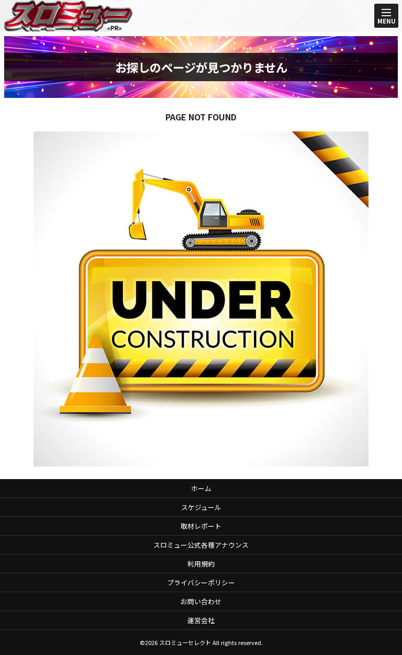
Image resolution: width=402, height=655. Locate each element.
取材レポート (201, 526)
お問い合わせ (201, 601)
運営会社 (201, 620)
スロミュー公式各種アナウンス (201, 545)
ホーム (201, 488)
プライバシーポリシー (201, 582)
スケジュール (201, 507)
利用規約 (201, 564)
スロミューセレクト (185, 642)
